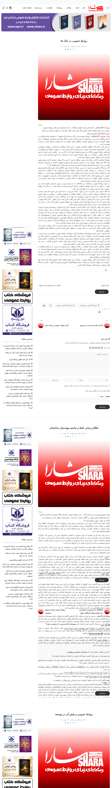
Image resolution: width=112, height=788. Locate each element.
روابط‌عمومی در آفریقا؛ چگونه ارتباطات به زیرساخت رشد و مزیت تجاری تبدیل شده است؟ (18, 405)
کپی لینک (101, 292)
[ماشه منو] (106, 7)
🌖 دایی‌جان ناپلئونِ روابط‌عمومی (19, 359)
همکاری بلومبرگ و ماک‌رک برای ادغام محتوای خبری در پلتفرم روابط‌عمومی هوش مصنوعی (19, 373)
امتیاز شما (107, 348)
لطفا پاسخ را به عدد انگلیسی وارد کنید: (97, 391)
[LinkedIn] (68, 49)
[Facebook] (75, 49)
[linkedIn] (44, 305)
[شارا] (95, 7)
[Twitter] (73, 49)
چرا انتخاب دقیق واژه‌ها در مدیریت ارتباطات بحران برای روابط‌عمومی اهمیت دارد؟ (19, 396)
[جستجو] (3, 7)
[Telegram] (65, 49)
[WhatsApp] (70, 49)
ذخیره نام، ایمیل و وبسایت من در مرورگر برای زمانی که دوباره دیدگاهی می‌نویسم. (85, 386)
